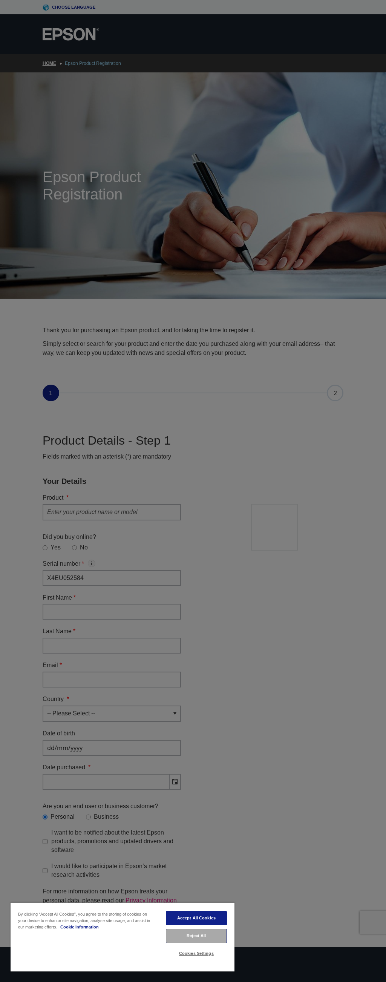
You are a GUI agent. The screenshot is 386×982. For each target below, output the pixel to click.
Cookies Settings (196, 953)
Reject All (196, 935)
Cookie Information (79, 927)
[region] (122, 936)
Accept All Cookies (196, 918)
